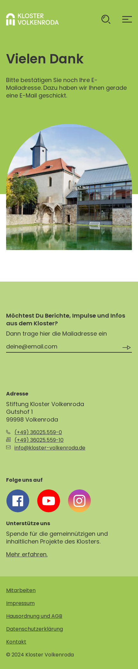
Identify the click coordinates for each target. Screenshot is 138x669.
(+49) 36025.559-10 (39, 440)
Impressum (20, 603)
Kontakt (16, 642)
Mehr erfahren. (26, 554)
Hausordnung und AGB (34, 616)
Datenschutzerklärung (34, 629)
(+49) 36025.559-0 (38, 432)
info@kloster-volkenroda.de (49, 447)
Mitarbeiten (21, 590)
